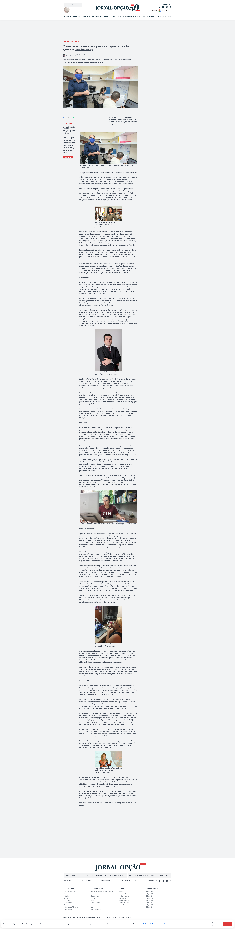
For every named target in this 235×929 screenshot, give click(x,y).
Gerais (93, 898)
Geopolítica (95, 896)
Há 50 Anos (166, 17)
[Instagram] (159, 7)
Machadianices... (96, 909)
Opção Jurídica (123, 896)
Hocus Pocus (95, 903)
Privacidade (87, 880)
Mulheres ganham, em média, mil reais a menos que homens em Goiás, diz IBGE (69, 139)
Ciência (66, 896)
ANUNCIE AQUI (164, 875)
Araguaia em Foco (70, 892)
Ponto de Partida (124, 900)
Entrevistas (110, 17)
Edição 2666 (150, 896)
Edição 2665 (150, 898)
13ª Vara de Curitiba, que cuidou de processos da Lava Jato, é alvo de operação (69, 130)
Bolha (66, 894)
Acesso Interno (129, 880)
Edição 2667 (150, 894)
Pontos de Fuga (123, 903)
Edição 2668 (150, 892)
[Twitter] (167, 7)
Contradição (68, 900)
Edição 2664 (150, 900)
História (93, 900)
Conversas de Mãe (70, 905)
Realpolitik (121, 905)
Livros (93, 907)
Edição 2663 (150, 903)
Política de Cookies (149, 924)
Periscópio (122, 898)
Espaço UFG (68, 909)
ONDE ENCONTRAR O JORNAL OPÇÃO (79, 875)
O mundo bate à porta (126, 894)
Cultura (120, 17)
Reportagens (148, 17)
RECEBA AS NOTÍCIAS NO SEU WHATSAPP (111, 875)
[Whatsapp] (170, 7)
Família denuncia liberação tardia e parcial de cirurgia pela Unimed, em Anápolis (68, 149)
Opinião (158, 17)
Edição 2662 (150, 905)
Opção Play (137, 17)
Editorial (73, 17)
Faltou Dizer (95, 894)
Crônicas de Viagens (71, 907)
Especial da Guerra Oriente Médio (102, 892)
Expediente (68, 880)
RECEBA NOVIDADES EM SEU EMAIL (142, 875)
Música (120, 892)
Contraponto (68, 903)
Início (66, 17)
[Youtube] (163, 7)
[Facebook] (156, 7)
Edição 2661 (150, 907)
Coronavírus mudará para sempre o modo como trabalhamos (96, 48)
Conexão (67, 898)
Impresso (90, 17)
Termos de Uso (169, 924)
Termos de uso (107, 880)
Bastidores (100, 17)
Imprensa (129, 17)
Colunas (82, 17)
